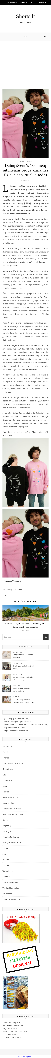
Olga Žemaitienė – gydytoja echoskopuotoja (23, 678)
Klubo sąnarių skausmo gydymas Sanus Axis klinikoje (23, 700)
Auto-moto (7, 746)
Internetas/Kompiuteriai (12, 763)
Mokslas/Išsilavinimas (11, 808)
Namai (5, 820)
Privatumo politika (25, 1056)
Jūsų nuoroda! (12, 1037)
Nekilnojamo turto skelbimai (14, 1031)
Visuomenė (7, 893)
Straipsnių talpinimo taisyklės (23, 2)
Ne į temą (6, 825)
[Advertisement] (25, 62)
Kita (4, 774)
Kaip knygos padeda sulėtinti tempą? (23, 667)
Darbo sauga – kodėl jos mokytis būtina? (21, 689)
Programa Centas (9, 1028)
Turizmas (6, 876)
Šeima (5, 848)
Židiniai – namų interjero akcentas (16, 721)
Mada (4, 786)
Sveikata (6, 859)
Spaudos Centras (17, 590)
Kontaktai (42, 2)
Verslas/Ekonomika (10, 888)
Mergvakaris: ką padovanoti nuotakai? (23, 656)
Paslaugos (6, 831)
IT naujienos (7, 769)
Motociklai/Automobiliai (12, 814)
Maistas (5, 791)
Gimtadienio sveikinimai (12, 1025)
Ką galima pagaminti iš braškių (15, 718)
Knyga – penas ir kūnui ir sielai (15, 730)
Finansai (6, 758)
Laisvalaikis (25, 162)
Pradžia (5, 2)
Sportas (5, 854)
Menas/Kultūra (8, 803)
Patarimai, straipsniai (11, 1022)
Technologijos (8, 871)
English (5, 752)
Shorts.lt (25, 16)
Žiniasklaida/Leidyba (11, 899)
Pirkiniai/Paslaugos (10, 837)
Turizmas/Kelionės (10, 882)
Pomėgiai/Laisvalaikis (11, 842)
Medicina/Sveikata (10, 797)
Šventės (5, 865)
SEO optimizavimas (10, 1034)
